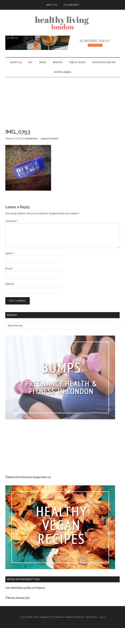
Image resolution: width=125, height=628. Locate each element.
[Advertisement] (62, 100)
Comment (11, 221)
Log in (102, 617)
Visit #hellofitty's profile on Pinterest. (25, 587)
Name (9, 253)
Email (9, 268)
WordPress (91, 617)
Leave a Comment (49, 138)
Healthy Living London (62, 23)
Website (9, 283)
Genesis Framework (74, 617)
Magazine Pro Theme (50, 617)
